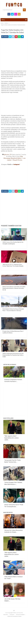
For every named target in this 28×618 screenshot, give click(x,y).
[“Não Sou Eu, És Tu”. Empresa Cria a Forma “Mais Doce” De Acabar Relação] (14, 256)
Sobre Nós (5, 614)
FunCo (6, 612)
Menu (3, 20)
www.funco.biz (19, 612)
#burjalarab (14, 158)
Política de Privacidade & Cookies (14, 616)
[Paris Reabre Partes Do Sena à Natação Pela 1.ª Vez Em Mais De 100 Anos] (14, 301)
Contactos (12, 614)
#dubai (19, 158)
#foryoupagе (7, 158)
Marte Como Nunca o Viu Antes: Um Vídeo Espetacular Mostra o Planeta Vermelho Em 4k (14, 288)
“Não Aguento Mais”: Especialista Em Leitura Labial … (11, 438)
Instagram (16, 164)
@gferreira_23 (7, 154)
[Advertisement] (14, 54)
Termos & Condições (20, 614)
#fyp (21, 156)
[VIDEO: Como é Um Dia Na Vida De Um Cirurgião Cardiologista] (14, 234)
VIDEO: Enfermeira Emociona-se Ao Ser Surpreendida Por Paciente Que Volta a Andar (13, 355)
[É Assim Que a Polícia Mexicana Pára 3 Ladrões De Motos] (14, 323)
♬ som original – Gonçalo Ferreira (16, 159)
